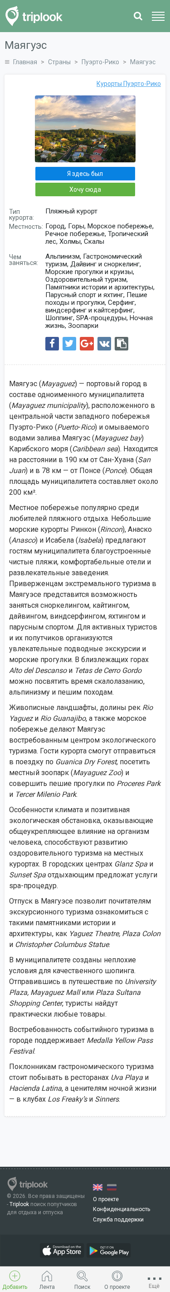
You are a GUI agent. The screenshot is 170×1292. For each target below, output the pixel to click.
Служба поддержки (118, 1219)
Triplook (19, 1204)
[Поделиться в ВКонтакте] (104, 343)
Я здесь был (85, 173)
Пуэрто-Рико (100, 62)
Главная (25, 62)
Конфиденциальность (121, 1209)
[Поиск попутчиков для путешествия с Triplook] (36, 16)
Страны (59, 62)
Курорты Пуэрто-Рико (129, 83)
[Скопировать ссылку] (121, 343)
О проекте (106, 1199)
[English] (97, 1187)
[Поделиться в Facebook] (52, 343)
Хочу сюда (85, 189)
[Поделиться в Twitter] (69, 343)
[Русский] (112, 1187)
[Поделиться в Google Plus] (87, 343)
